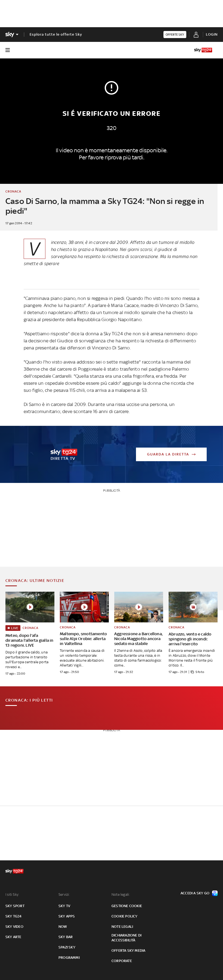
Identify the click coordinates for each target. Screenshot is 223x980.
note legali (122, 927)
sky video (14, 927)
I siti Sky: (12, 894)
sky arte (13, 937)
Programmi (69, 958)
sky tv (64, 906)
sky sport (14, 906)
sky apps (66, 916)
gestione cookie (127, 906)
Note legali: (121, 894)
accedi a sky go (195, 893)
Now (62, 927)
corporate (122, 961)
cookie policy (125, 916)
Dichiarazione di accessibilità (126, 937)
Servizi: (64, 894)
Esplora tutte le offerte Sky (56, 34)
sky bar (65, 937)
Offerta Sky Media (128, 950)
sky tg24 (13, 916)
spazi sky (66, 947)
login (212, 34)
